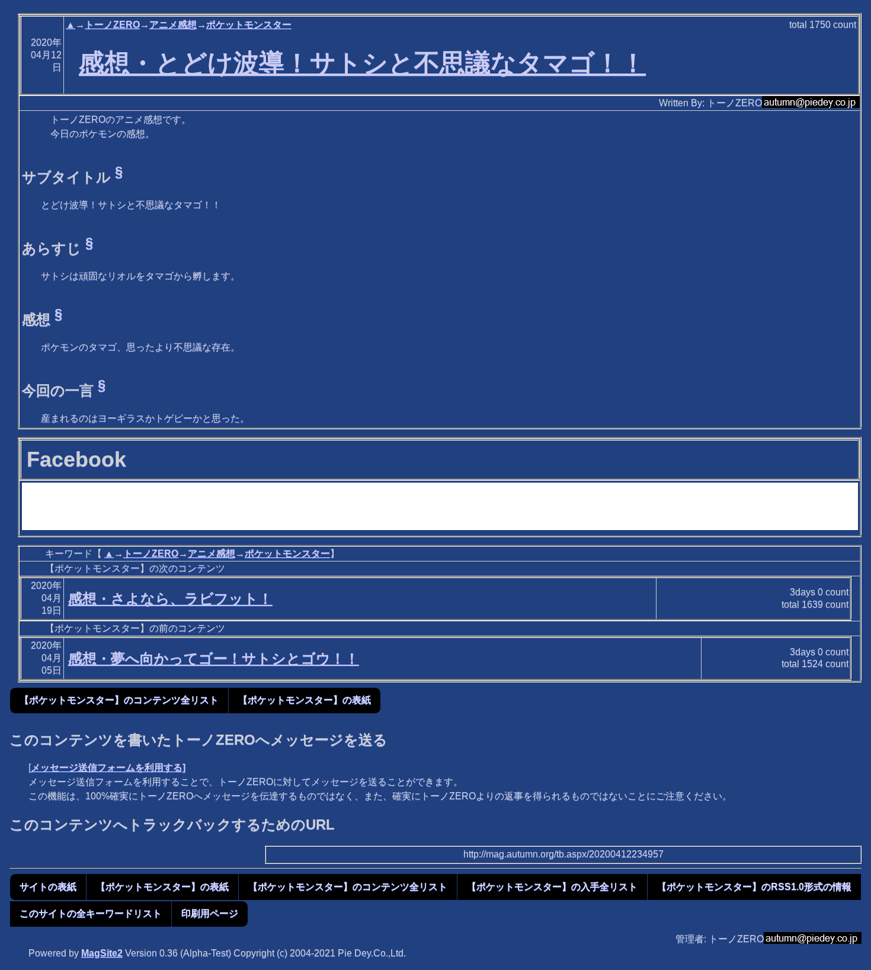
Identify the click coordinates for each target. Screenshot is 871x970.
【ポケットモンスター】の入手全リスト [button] (552, 887)
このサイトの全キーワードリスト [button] (91, 913)
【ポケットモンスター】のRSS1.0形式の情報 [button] (754, 887)
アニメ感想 (173, 25)
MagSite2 (102, 953)
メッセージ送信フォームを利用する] (108, 767)
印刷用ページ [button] (209, 913)
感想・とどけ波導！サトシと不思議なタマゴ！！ (362, 63)
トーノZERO (112, 25)
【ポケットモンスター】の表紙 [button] (304, 700)
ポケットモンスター (249, 25)
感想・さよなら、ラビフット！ (170, 599)
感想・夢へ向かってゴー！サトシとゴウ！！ (213, 658)
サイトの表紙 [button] (48, 887)
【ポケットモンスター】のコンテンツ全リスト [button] (119, 700)
